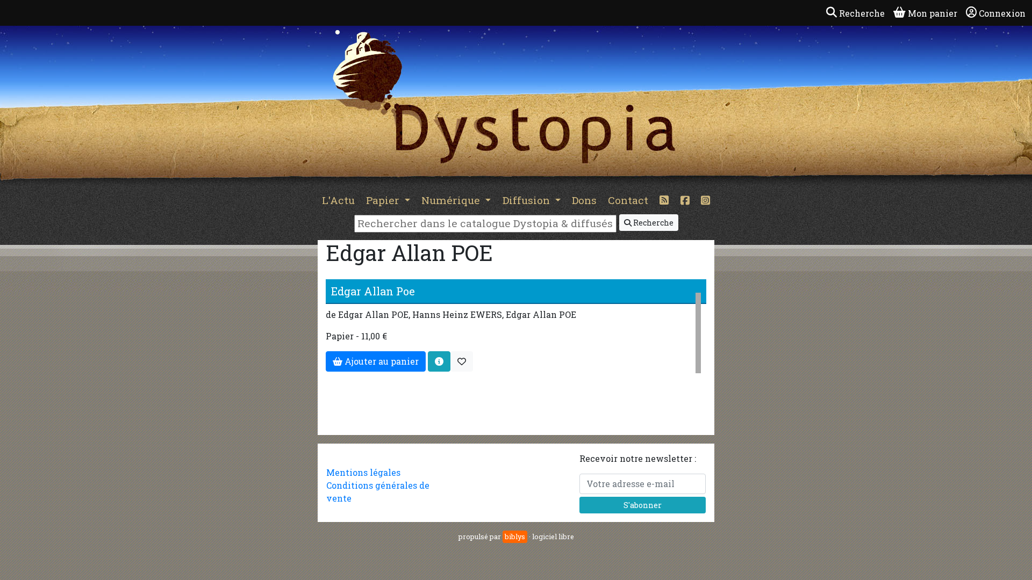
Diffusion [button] (528, 200)
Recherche (652, 223)
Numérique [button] (452, 200)
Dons (584, 200)
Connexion (1002, 13)
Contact (628, 200)
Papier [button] (384, 200)
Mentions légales (363, 472)
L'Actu (338, 200)
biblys (515, 536)
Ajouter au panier (380, 361)
